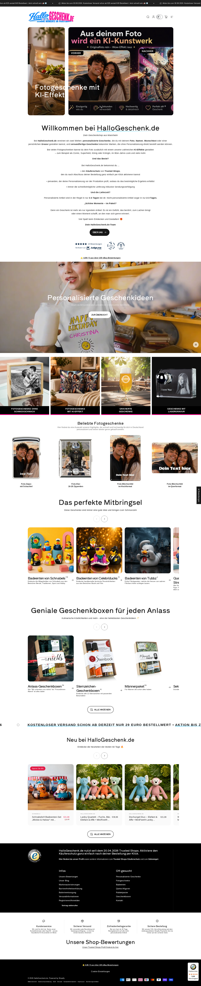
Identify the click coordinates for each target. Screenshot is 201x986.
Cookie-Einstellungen (100, 971)
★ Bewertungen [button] (199, 495)
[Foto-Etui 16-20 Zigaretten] (76, 458)
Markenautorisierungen (69, 884)
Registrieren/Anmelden (69, 900)
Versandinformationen (69, 896)
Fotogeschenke (123, 880)
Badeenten (121, 884)
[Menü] (197, 964)
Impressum (81, 981)
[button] (196, 344)
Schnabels (36, 813)
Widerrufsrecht (32, 981)
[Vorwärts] (164, 106)
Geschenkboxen (123, 896)
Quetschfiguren (123, 888)
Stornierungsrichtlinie (92, 981)
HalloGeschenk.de (87, 813)
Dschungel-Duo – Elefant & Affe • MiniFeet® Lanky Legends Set (143, 820)
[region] (100, 461)
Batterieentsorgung (67, 892)
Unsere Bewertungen (68, 876)
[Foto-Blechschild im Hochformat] (125, 458)
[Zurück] (37, 106)
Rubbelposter (122, 892)
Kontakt (119, 900)
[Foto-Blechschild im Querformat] (175, 458)
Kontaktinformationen (70, 981)
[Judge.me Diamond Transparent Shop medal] (111, 245)
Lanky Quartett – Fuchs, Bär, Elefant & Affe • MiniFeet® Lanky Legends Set (95, 820)
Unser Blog (64, 880)
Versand (59, 981)
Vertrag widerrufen (70, 905)
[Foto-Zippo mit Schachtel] (26, 458)
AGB (54, 981)
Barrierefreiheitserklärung (70, 888)
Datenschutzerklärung (45, 981)
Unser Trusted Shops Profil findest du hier (100, 947)
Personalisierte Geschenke (128, 876)
